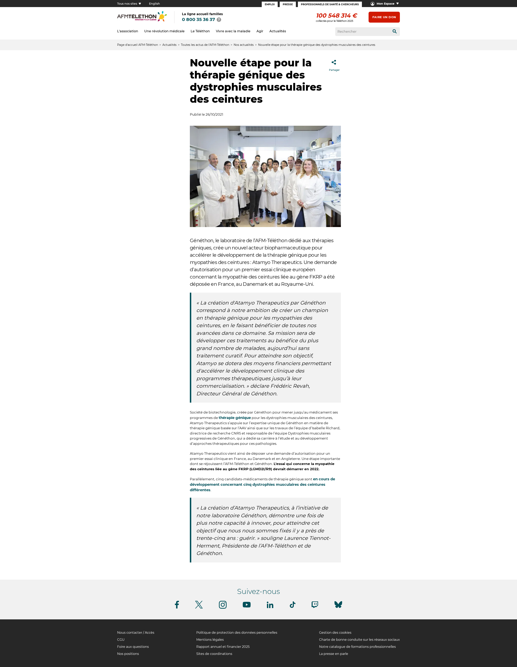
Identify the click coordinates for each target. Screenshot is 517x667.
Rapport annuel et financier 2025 (223, 647)
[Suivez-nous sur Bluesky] (338, 608)
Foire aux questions (133, 647)
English (154, 3)
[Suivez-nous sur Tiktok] (292, 607)
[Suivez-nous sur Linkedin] (270, 607)
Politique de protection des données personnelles (236, 633)
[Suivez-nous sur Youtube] (247, 606)
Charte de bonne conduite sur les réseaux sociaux (359, 640)
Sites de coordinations (214, 654)
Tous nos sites (127, 3)
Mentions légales (210, 640)
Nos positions (128, 654)
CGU (121, 640)
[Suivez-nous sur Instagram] (223, 608)
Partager (334, 69)
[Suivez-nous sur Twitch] (315, 607)
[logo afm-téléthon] (142, 21)
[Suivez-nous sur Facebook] (177, 607)
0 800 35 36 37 (198, 19)
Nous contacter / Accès (135, 633)
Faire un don (384, 17)
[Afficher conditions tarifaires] (219, 19)
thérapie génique (235, 418)
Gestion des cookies (335, 633)
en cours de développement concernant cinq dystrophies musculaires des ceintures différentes (262, 484)
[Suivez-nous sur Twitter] (199, 607)
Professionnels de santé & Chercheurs (330, 4)
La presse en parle (333, 654)
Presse (288, 4)
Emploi (270, 4)
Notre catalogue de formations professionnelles (357, 647)
